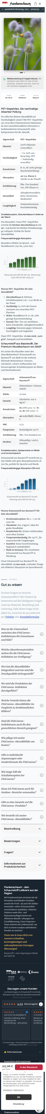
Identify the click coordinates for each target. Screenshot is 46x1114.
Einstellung (18, 1103)
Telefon (9, 616)
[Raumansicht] (24, 72)
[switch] (39, 1110)
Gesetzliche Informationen (17, 1061)
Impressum (7, 1090)
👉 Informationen (13, 1052)
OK (18, 1097)
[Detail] (21, 72)
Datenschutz (19, 1090)
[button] (22, 828)
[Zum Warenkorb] (35, 3)
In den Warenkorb (28, 1067)
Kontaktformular (29, 616)
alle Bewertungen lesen (22, 997)
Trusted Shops (32, 1045)
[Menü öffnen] (40, 3)
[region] (22, 1024)
